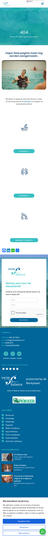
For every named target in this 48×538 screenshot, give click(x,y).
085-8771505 (14, 337)
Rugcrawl (9, 425)
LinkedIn (19, 358)
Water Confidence (13, 428)
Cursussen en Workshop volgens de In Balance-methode (24, 478)
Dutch (30, 1)
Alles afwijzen (24, 533)
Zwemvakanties (12, 438)
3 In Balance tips (20, 454)
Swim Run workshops (14, 441)
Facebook (6, 358)
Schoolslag (10, 418)
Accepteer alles (24, 521)
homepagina (26, 101)
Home (12, 37)
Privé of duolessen (13, 435)
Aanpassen (24, 527)
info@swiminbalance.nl (15, 340)
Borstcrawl (10, 415)
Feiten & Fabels (20, 465)
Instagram (13, 358)
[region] (24, 517)
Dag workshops (12, 431)
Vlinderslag (10, 422)
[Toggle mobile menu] (42, 4)
